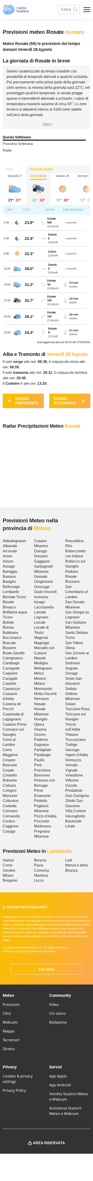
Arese (7, 556)
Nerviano (41, 699)
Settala (71, 689)
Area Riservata (49, 1143)
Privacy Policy (14, 1090)
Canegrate (11, 668)
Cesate (8, 770)
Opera (39, 724)
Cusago (9, 831)
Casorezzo (11, 689)
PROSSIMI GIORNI (41, 169)
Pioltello (40, 801)
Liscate (40, 622)
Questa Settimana (17, 137)
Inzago (39, 602)
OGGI (9, 169)
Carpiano (10, 673)
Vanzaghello (75, 816)
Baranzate (73, 821)
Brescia (40, 860)
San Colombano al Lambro (76, 592)
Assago (9, 566)
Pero (38, 765)
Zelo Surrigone (77, 796)
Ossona (40, 729)
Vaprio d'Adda (76, 755)
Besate (8, 602)
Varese (8, 860)
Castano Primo (15, 724)
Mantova (41, 875)
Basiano (9, 576)
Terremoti (11, 1039)
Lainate (40, 612)
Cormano (10, 811)
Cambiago (11, 663)
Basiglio (9, 581)
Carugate (10, 678)
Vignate (71, 770)
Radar (7, 150)
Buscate (9, 643)
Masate (40, 658)
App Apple (58, 1076)
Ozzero (40, 735)
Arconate (10, 551)
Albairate (10, 546)
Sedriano (72, 663)
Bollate (8, 622)
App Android (60, 1084)
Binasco (9, 607)
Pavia (38, 865)
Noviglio (40, 719)
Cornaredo (11, 816)
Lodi (68, 860)
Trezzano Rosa (77, 709)
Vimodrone (74, 775)
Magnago (41, 643)
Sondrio (9, 870)
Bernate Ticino (14, 597)
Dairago (40, 551)
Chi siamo (46, 969)
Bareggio (10, 571)
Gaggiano (42, 561)
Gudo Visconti (45, 592)
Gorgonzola (43, 581)
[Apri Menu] (87, 9)
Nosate (40, 704)
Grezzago (42, 587)
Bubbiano (10, 633)
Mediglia (41, 663)
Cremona (41, 870)
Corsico (9, 821)
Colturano (11, 801)
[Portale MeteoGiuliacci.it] (16, 9)
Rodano (71, 571)
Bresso (8, 627)
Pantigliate (42, 750)
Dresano (41, 556)
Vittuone (72, 780)
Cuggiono (11, 826)
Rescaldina (74, 541)
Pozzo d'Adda (45, 816)
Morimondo (43, 689)
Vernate (71, 765)
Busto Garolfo (14, 653)
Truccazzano (75, 740)
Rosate (71, 576)
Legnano (41, 617)
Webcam (10, 1022)
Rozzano (72, 581)
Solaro (70, 704)
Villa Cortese (75, 811)
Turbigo (71, 745)
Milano (39, 683)
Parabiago (42, 755)
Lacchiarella (44, 607)
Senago (71, 673)
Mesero (40, 678)
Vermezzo (73, 760)
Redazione (58, 1022)
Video (54, 1004)
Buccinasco (12, 638)
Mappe (8, 1031)
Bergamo (10, 880)
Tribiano (71, 735)
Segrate (71, 668)
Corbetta (9, 806)
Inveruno (41, 597)
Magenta (41, 638)
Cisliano (9, 785)
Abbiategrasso (14, 541)
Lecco (39, 880)
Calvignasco (13, 658)
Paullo (39, 760)
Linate (70, 826)
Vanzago (72, 750)
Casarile (9, 683)
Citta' (7, 1013)
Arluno (8, 561)
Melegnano (43, 668)
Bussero (9, 648)
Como (7, 865)
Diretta (9, 1048)
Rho (68, 546)
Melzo (39, 673)
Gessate (40, 576)
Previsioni (11, 1004)
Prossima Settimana (18, 144)
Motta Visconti (45, 694)
